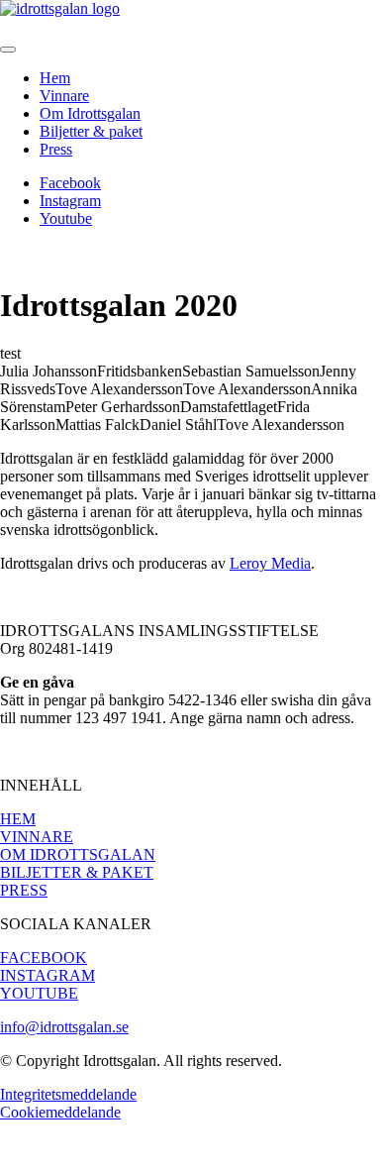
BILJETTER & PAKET (76, 872)
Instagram (70, 200)
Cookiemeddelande (60, 1112)
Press (56, 149)
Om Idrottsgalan (90, 113)
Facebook (70, 182)
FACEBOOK (43, 957)
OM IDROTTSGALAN (77, 854)
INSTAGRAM (47, 975)
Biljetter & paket (91, 131)
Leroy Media (270, 563)
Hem (55, 77)
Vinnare (64, 95)
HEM (18, 818)
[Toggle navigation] (8, 50)
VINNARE (36, 836)
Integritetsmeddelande (68, 1094)
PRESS (24, 890)
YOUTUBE (39, 993)
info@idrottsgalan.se (64, 1026)
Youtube (66, 218)
